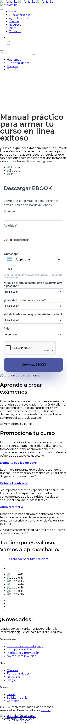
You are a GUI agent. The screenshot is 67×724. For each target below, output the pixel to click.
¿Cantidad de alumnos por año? (25, 300)
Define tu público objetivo (18, 462)
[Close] (1, 50)
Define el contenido (14, 483)
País (6, 328)
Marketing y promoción (23, 652)
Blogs (12, 28)
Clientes (14, 21)
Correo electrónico (16, 239)
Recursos (15, 24)
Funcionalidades (19, 14)
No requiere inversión (21, 656)
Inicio (12, 11)
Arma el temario (11, 507)
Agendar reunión (20, 18)
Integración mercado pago (25, 646)
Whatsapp (10, 254)
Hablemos (14, 59)
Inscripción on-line (19, 649)
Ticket (11, 694)
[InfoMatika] (26, 1)
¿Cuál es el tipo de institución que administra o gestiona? (33, 284)
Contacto (15, 31)
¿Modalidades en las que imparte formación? (33, 314)
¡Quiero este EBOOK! (33, 364)
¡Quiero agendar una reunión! (27, 559)
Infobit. (46, 710)
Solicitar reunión (18, 697)
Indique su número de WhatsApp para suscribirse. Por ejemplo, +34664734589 (33, 276)
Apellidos (10, 225)
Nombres (10, 211)
